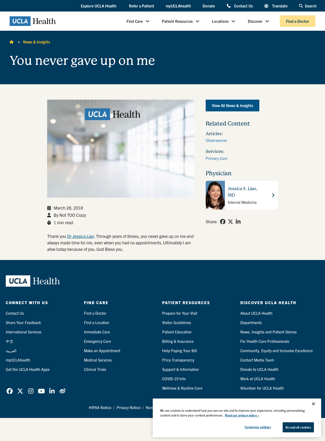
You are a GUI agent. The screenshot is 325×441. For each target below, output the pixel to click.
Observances (216, 140)
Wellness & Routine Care (182, 388)
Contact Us (243, 5)
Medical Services (98, 359)
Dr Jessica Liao (80, 236)
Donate (209, 5)
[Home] (11, 42)
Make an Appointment (102, 350)
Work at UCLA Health (257, 378)
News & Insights (36, 41)
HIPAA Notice (100, 407)
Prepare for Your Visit (179, 313)
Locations (220, 21)
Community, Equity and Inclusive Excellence (276, 350)
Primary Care (216, 158)
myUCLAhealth (178, 5)
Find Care (135, 21)
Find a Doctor (297, 21)
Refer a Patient (141, 5)
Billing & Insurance (178, 341)
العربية (11, 350)
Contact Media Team (257, 359)
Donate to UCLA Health (259, 369)
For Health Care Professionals (264, 341)
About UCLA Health (256, 313)
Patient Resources (177, 21)
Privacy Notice (128, 407)
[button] (99, 6)
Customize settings (258, 427)
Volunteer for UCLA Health (262, 388)
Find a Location (96, 322)
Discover (255, 21)
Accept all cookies (298, 427)
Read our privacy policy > (242, 415)
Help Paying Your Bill (179, 350)
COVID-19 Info (174, 378)
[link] (222, 221)
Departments (251, 322)
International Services (23, 331)
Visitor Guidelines (176, 322)
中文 (9, 341)
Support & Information (180, 369)
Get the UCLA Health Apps (28, 369)
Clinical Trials (95, 369)
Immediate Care (97, 331)
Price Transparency (178, 359)
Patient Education (176, 331)
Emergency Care (97, 341)
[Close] (313, 404)
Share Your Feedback (23, 322)
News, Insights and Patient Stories (268, 331)
